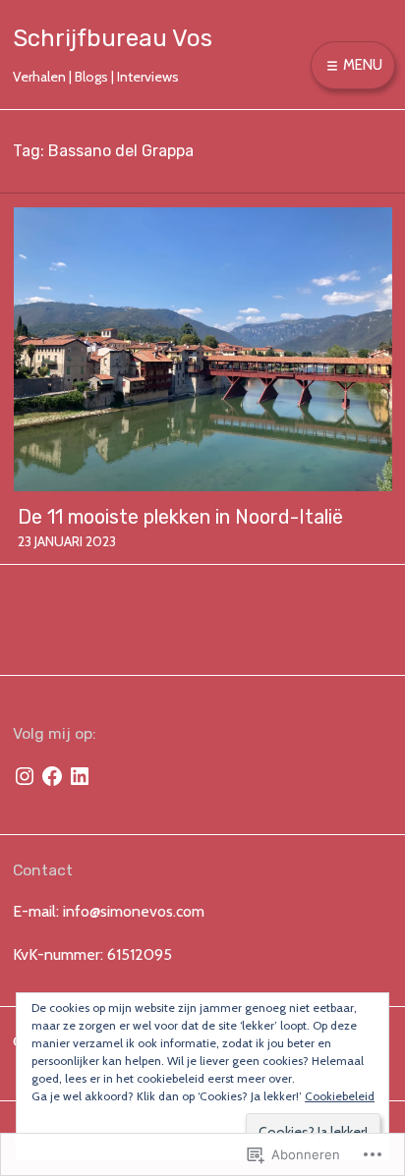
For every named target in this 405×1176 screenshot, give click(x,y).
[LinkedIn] (79, 776)
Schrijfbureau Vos (112, 38)
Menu (361, 65)
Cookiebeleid (340, 1096)
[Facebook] (52, 776)
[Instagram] (24, 776)
